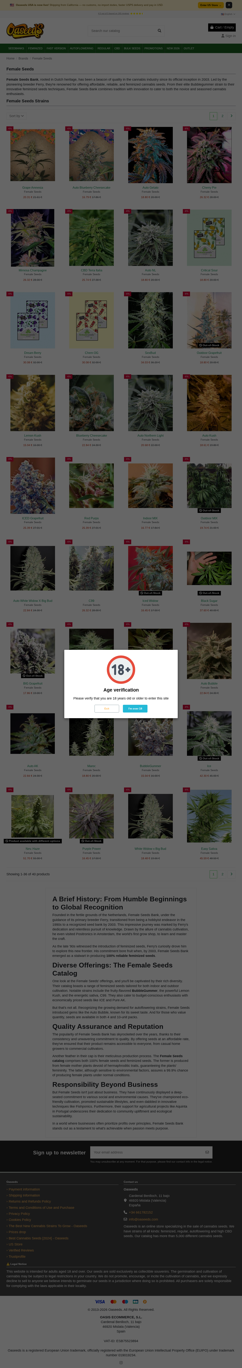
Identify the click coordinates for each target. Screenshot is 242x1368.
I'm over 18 (135, 708)
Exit (106, 708)
